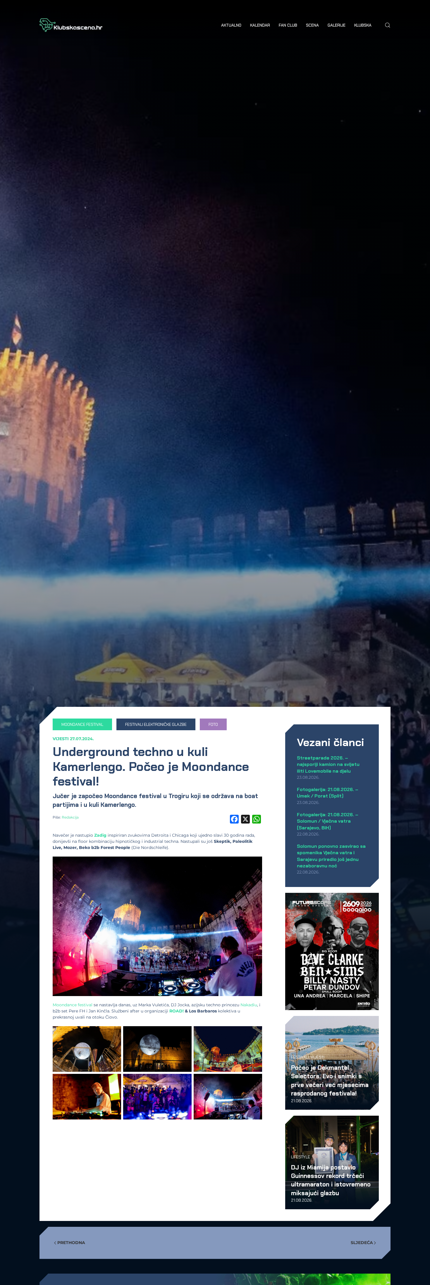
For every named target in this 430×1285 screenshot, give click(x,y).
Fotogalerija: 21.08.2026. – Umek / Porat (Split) (327, 792)
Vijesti (61, 738)
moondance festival (82, 724)
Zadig (100, 835)
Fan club (288, 25)
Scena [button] (312, 25)
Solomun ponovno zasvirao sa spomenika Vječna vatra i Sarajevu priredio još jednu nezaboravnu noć (331, 856)
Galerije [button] (336, 25)
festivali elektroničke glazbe (156, 724)
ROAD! (176, 1011)
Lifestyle (300, 1157)
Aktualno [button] (231, 25)
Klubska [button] (362, 25)
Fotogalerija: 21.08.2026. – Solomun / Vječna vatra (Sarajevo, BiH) (327, 821)
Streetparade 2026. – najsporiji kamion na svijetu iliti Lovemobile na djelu (328, 764)
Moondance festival (72, 1004)
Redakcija (70, 817)
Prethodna (71, 1242)
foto (213, 724)
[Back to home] (70, 25)
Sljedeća (362, 1242)
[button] (388, 25)
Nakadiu (248, 1004)
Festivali (300, 1057)
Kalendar (260, 25)
